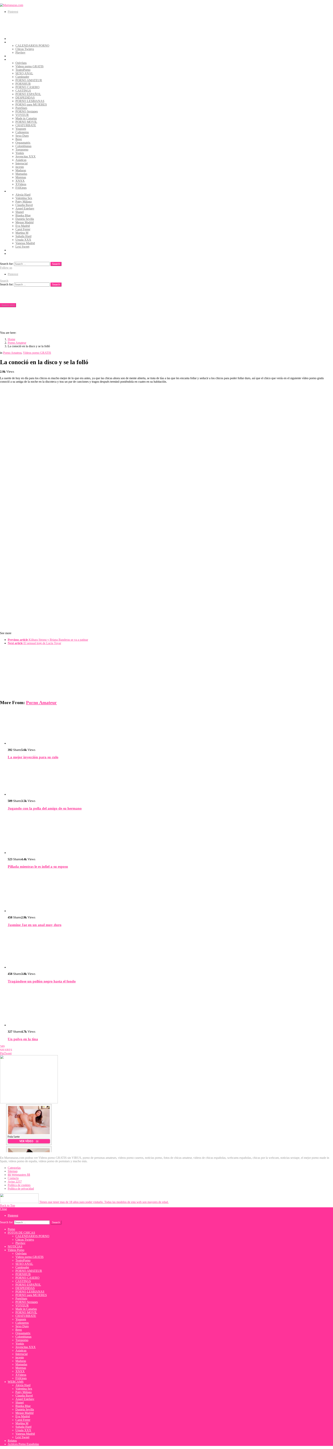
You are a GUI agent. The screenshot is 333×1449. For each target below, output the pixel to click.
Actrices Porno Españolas (23, 253)
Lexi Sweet (22, 246)
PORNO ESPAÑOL (28, 94)
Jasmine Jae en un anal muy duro (34, 925)
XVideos (20, 184)
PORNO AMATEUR (28, 80)
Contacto (13, 1178)
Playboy (20, 52)
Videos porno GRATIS (29, 66)
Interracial (21, 163)
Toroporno (21, 149)
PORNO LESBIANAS (29, 101)
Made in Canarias (26, 118)
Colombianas (23, 146)
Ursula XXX (23, 239)
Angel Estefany (24, 208)
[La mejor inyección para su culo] (170, 727)
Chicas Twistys (24, 49)
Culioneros (22, 132)
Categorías (14, 1167)
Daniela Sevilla (24, 219)
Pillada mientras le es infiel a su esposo (38, 867)
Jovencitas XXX (25, 156)
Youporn (20, 128)
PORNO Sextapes (26, 111)
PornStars (21, 108)
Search (56, 263)
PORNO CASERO (27, 87)
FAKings (21, 187)
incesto (19, 167)
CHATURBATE (25, 125)
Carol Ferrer (22, 229)
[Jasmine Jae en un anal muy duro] (170, 892)
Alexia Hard (22, 194)
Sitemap (13, 1171)
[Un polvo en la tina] (170, 1007)
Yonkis (19, 153)
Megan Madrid (24, 222)
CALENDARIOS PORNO (32, 45)
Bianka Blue (23, 215)
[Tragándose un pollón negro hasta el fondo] (170, 950)
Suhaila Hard (23, 236)
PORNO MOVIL (26, 121)
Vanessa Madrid (25, 243)
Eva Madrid (22, 225)
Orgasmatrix (22, 142)
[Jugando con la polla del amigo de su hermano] (170, 779)
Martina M (21, 232)
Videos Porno (16, 59)
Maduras (20, 170)
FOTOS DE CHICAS (21, 42)
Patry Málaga (23, 201)
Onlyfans (21, 63)
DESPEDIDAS (25, 97)
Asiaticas (20, 160)
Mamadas (21, 173)
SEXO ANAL (24, 73)
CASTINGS (23, 90)
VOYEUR (22, 115)
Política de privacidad (21, 1188)
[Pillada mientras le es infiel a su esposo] (170, 834)
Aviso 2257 (15, 1181)
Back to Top (7, 1205)
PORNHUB (23, 83)
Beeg (18, 139)
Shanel (19, 212)
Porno (11, 38)
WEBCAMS (16, 191)
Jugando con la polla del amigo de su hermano (45, 808)
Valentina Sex (23, 198)
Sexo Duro (22, 135)
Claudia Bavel (24, 205)
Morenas (20, 177)
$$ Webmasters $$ (19, 1174)
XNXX (20, 180)
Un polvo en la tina (23, 1039)
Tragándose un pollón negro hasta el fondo (42, 981)
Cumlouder (22, 76)
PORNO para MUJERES (31, 104)
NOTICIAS (15, 56)
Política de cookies (19, 1185)
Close (3, 1209)
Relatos (12, 250)
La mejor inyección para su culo (33, 757)
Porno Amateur (41, 702)
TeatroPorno (22, 69)
